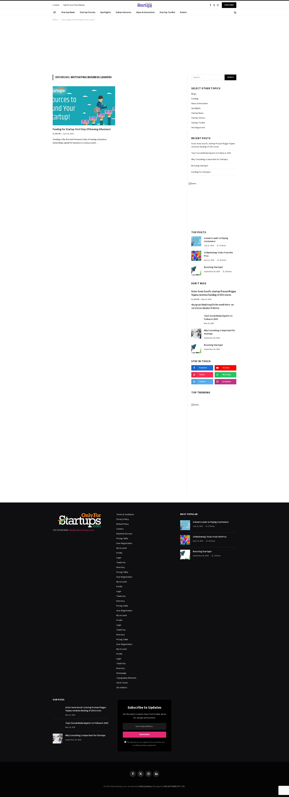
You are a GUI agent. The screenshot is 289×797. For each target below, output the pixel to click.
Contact (56, 5)
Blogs (193, 93)
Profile (119, 552)
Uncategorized (198, 127)
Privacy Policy (122, 519)
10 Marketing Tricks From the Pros (218, 254)
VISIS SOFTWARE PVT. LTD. (174, 786)
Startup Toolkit (167, 12)
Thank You (121, 562)
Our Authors (121, 687)
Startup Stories (87, 12)
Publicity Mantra (145, 786)
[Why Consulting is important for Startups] (196, 334)
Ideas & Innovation (145, 12)
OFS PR (58, 134)
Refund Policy (122, 524)
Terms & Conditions (125, 514)
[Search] (234, 12)
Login (118, 557)
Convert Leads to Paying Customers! (216, 240)
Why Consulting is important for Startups (209, 159)
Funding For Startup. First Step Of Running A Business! (82, 129)
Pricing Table (122, 538)
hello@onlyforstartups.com (81, 530)
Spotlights (105, 12)
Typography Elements (126, 677)
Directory (120, 567)
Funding (194, 98)
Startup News (68, 12)
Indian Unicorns (123, 12)
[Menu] (54, 12)
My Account (121, 548)
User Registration (124, 543)
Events (183, 12)
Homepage (121, 673)
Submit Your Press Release (73, 5)
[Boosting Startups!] (196, 270)
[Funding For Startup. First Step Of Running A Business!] (84, 105)
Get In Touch (122, 682)
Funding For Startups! (201, 172)
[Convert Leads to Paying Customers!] (196, 241)
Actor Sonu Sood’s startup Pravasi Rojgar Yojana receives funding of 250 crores (213, 145)
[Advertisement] (144, 47)
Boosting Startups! (199, 165)
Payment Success (124, 533)
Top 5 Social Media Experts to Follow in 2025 (211, 153)
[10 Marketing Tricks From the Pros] (196, 256)
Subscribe (229, 5)
